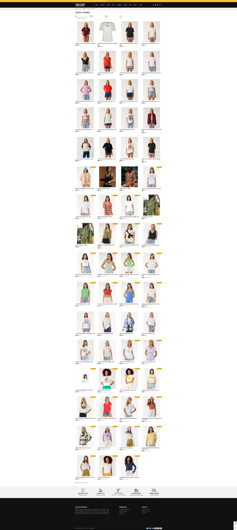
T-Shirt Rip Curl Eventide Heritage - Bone (150, 390)
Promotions (144, 512)
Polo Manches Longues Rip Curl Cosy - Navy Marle (129, 477)
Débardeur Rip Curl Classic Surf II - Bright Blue (128, 304)
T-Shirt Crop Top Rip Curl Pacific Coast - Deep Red (107, 304)
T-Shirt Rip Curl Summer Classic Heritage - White (85, 333)
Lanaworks (92, 528)
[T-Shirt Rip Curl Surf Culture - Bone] (129, 147)
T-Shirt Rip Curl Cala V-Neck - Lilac (148, 361)
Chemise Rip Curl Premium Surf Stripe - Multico (84, 188)
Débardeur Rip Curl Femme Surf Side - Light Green (129, 274)
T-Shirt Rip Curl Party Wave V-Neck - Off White (128, 73)
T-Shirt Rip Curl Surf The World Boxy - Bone (84, 159)
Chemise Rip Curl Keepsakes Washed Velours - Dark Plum (151, 130)
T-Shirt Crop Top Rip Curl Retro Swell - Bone (128, 101)
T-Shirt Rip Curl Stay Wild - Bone (103, 390)
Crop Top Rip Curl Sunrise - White (148, 333)
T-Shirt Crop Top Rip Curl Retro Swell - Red (106, 101)
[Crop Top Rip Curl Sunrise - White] (151, 321)
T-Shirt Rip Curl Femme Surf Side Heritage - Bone (129, 245)
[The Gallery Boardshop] (80, 4)
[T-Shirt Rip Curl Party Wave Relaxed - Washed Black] (129, 31)
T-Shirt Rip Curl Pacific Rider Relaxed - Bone (84, 361)
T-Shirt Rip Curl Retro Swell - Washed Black (84, 73)
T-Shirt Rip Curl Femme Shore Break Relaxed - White (128, 419)
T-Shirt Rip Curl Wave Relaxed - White (126, 129)
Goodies (125, 5)
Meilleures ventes (146, 511)
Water (96, 5)
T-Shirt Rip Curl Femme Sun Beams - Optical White (151, 188)
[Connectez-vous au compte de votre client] (156, 5)
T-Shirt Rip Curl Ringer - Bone (103, 477)
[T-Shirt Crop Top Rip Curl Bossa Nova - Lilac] (85, 117)
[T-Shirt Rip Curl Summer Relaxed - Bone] (107, 321)
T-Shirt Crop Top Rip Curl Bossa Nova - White (151, 101)
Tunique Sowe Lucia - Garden (125, 188)
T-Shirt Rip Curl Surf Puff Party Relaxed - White (151, 73)
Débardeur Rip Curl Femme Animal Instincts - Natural (106, 245)
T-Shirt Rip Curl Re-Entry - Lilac (103, 448)
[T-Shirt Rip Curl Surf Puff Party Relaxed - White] (151, 61)
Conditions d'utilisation (124, 509)
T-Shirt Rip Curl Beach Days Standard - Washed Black (151, 159)
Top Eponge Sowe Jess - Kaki (147, 216)
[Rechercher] (153, 4)
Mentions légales (123, 511)
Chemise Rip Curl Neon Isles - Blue (126, 333)
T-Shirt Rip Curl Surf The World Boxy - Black (106, 159)
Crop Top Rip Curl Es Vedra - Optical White (83, 274)
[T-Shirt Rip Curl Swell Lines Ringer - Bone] (107, 350)
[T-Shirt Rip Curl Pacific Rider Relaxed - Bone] (85, 350)
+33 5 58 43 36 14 (118, 493)
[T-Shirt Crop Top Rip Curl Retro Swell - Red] (107, 89)
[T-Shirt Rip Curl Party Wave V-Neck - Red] (107, 61)
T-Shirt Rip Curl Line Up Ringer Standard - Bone (106, 129)
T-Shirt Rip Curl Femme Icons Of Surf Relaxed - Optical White (151, 304)
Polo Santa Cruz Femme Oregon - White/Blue (84, 390)
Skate (113, 5)
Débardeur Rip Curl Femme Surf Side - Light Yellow (107, 274)
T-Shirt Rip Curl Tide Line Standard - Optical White (150, 275)
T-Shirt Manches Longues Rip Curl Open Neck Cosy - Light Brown (151, 419)
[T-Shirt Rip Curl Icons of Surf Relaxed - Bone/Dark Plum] (107, 31)
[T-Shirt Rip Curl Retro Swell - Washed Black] (85, 61)
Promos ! (140, 5)
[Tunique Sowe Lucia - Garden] (129, 176)
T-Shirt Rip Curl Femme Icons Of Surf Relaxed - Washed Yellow (151, 448)
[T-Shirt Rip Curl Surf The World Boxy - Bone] (85, 147)
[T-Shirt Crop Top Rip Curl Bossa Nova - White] (151, 89)
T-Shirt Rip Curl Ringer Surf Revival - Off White (84, 477)
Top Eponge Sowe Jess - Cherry (81, 245)
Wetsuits (102, 5)
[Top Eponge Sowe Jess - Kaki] (151, 205)
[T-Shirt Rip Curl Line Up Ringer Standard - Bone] (107, 117)
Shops (130, 5)
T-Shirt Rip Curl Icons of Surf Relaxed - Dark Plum (85, 43)
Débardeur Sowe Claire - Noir (103, 188)
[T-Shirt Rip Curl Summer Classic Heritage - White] (85, 321)
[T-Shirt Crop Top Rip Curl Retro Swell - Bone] (129, 89)
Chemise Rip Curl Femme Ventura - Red (104, 216)
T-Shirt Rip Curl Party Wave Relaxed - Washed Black (128, 44)
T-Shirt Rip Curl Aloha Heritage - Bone (83, 216)
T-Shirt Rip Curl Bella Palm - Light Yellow (127, 390)
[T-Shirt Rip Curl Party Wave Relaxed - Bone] (151, 31)
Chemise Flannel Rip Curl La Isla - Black (83, 448)
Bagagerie (119, 5)
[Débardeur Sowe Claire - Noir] (107, 176)
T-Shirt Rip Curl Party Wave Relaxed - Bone (150, 43)
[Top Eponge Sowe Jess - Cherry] (85, 233)
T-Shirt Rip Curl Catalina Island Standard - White (129, 216)
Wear (108, 5)
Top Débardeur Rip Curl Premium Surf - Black (150, 245)
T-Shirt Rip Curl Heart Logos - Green (82, 304)
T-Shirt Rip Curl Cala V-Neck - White (126, 361)
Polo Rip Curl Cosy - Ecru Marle (125, 448)
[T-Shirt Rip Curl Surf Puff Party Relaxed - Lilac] (85, 89)
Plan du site (122, 512)
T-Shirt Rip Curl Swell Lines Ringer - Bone (105, 361)
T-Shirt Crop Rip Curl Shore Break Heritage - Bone (85, 418)
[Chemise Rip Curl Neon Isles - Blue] (129, 321)
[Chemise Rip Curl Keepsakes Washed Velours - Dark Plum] (151, 117)
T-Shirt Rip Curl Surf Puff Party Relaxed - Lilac (84, 101)
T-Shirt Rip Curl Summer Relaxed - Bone (105, 333)
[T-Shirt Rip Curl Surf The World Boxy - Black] (107, 147)
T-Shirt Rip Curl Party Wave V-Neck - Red (105, 73)
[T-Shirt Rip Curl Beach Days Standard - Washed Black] (151, 147)
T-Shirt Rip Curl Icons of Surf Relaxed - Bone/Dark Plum (107, 44)
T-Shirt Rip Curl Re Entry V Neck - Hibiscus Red (106, 418)
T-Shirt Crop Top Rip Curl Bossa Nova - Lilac (84, 129)
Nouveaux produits (146, 509)
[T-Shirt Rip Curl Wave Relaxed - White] (129, 117)
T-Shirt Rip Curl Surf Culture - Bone (126, 159)
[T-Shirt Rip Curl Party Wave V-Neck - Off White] (129, 61)
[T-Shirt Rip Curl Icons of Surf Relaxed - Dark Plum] (85, 31)
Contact (135, 5)
